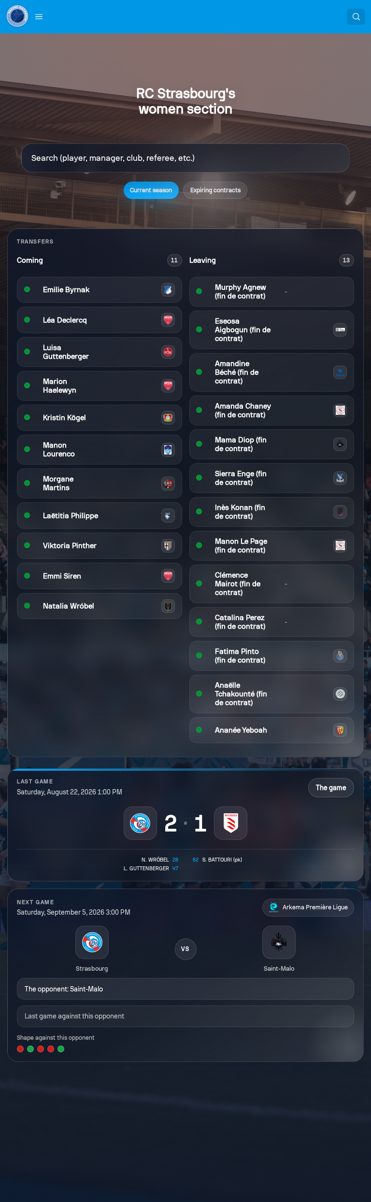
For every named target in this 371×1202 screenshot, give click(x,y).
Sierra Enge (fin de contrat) (241, 478)
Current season (151, 190)
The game (331, 788)
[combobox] (185, 157)
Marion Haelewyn (59, 386)
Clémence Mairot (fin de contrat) (237, 584)
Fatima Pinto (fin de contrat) (240, 656)
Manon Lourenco (59, 449)
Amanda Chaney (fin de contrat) (243, 410)
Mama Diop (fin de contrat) (241, 444)
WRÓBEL (155, 860)
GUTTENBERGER (146, 868)
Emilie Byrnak (66, 289)
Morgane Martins (58, 483)
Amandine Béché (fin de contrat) (236, 372)
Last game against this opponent (74, 1016)
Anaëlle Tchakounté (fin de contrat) (241, 694)
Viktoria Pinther (70, 545)
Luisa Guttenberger (66, 352)
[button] (39, 16)
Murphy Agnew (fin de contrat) (240, 291)
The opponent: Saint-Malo (64, 989)
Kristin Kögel (64, 417)
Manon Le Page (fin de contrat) (241, 545)
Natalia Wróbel (68, 606)
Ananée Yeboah (241, 730)
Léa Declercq (65, 320)
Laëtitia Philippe (70, 515)
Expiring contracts (215, 190)
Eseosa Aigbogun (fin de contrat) (243, 330)
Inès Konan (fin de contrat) (240, 512)
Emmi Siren (62, 576)
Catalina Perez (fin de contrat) (240, 622)
